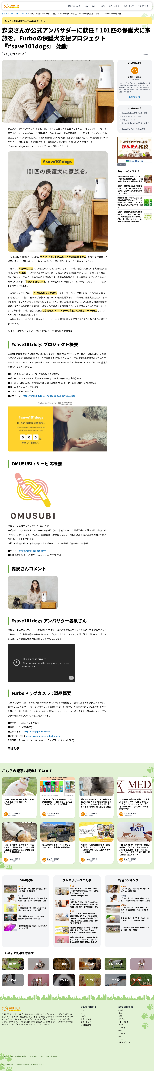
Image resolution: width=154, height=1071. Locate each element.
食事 (120, 1016)
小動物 (102, 6)
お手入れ (121, 1019)
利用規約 (33, 1056)
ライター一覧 (44, 1056)
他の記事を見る (135, 97)
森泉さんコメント (129, 119)
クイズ (120, 1036)
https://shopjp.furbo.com (37, 731)
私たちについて (74, 6)
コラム (120, 1039)
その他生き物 (143, 6)
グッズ (120, 1025)
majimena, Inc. (40, 1064)
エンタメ (121, 1033)
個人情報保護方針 (21, 1056)
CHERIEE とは (7, 1056)
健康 (120, 1013)
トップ (4, 13)
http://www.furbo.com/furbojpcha (43, 735)
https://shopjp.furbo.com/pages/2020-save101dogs (49, 395)
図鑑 (120, 1030)
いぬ (86, 6)
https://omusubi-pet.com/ (32, 550)
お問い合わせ (56, 1056)
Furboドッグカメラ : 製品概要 (133, 129)
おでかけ (121, 1027)
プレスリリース (21, 13)
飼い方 (120, 1010)
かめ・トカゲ (129, 6)
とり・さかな (114, 6)
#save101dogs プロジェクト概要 (135, 113)
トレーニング (123, 1022)
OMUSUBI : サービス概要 (131, 116)
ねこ (94, 6)
